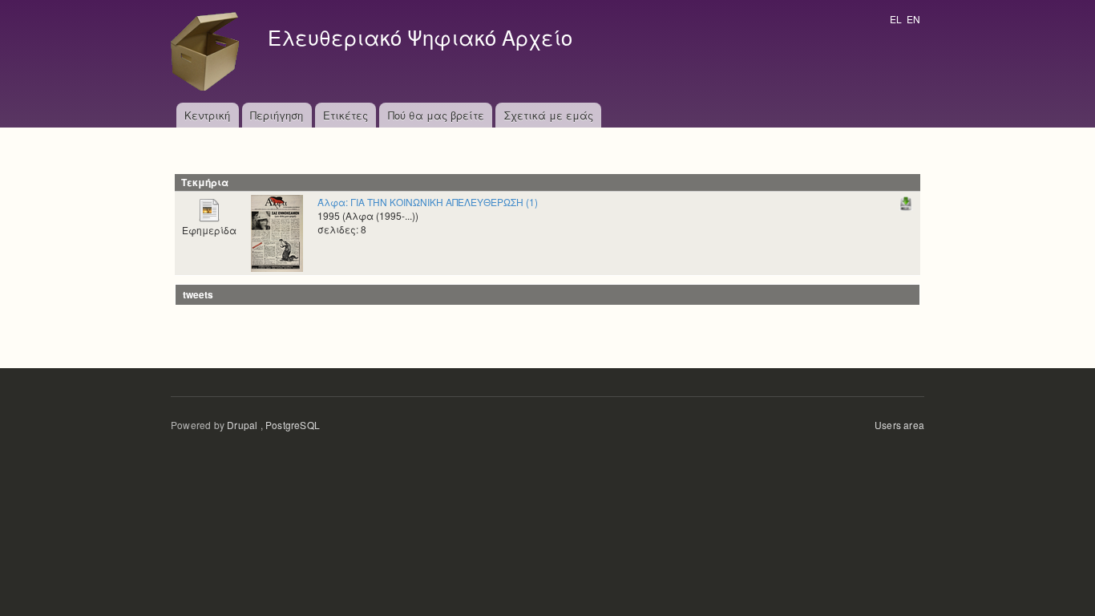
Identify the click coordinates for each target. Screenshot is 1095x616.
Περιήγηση (276, 115)
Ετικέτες (345, 115)
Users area (899, 425)
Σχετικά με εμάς (548, 115)
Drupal (242, 425)
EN (913, 19)
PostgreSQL (292, 425)
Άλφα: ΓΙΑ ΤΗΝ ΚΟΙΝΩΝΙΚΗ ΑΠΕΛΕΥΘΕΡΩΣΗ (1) (427, 202)
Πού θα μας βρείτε (436, 115)
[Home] (209, 51)
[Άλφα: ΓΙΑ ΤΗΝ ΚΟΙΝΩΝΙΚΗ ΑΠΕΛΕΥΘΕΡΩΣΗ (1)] (277, 231)
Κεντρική (207, 115)
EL (896, 19)
